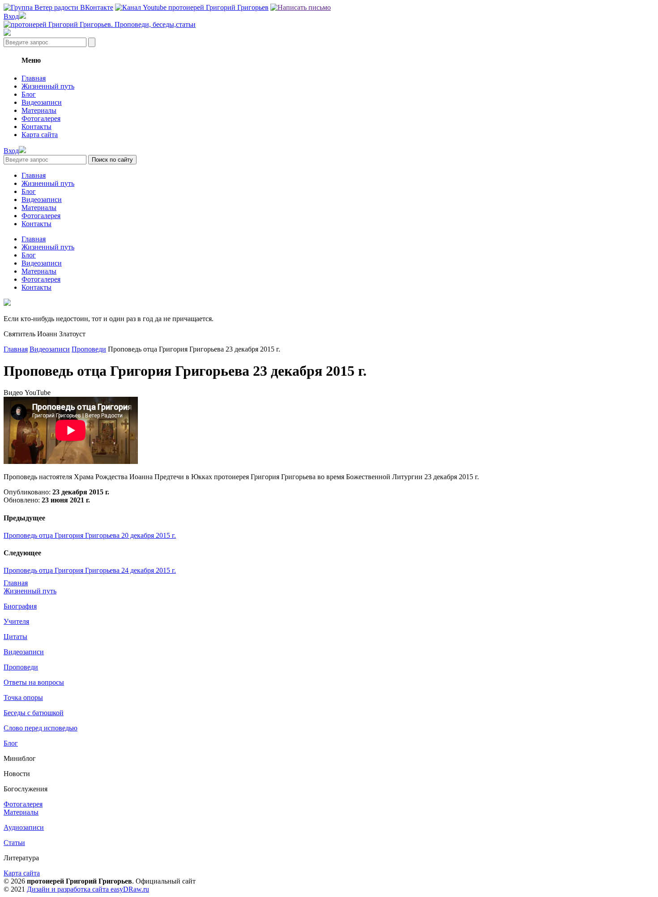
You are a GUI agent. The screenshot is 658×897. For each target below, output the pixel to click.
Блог (28, 94)
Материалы (38, 110)
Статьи (14, 842)
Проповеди (89, 349)
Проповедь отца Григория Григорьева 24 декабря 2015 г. (90, 570)
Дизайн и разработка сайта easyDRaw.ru (88, 889)
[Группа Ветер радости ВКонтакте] (58, 7)
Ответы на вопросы (34, 682)
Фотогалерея (40, 118)
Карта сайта (39, 134)
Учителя (16, 621)
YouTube (38, 392)
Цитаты (15, 636)
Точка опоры (23, 697)
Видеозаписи (41, 102)
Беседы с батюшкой (34, 713)
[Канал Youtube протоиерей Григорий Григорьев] (192, 7)
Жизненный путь (47, 86)
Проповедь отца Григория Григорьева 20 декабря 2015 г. (90, 535)
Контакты (36, 126)
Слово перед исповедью (40, 728)
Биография (20, 606)
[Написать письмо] (300, 7)
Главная (33, 78)
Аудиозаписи (24, 827)
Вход (11, 16)
